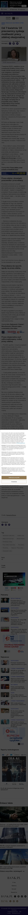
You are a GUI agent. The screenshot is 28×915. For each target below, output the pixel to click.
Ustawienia (14, 481)
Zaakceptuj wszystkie (14, 477)
